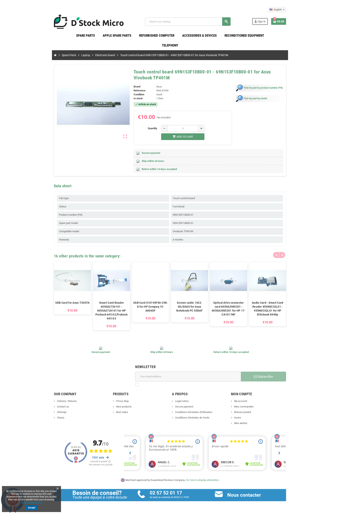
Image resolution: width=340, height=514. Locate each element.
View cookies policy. (31, 502)
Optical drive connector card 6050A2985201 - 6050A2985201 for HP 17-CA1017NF (228, 308)
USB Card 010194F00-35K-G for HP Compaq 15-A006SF (150, 306)
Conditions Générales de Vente (192, 417)
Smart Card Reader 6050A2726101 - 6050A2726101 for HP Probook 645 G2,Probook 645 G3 (111, 310)
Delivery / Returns (66, 401)
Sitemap (61, 412)
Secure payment (184, 406)
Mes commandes (244, 406)
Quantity (152, 128)
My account (240, 401)
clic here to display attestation (202, 480)
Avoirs (237, 417)
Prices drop (122, 401)
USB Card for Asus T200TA (72, 302)
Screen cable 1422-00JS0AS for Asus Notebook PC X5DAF (189, 306)
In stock (138, 98)
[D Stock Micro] (89, 21)
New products (123, 406)
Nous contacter (244, 495)
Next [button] (282, 255)
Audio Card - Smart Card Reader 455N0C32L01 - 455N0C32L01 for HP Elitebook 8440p (267, 308)
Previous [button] (276, 255)
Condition (139, 94)
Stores (60, 417)
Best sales (121, 412)
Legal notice (182, 401)
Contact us (62, 406)
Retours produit (242, 412)
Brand (137, 86)
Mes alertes (240, 423)
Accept (31, 507)
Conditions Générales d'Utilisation (193, 412)
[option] (72, 296)
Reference (139, 90)
